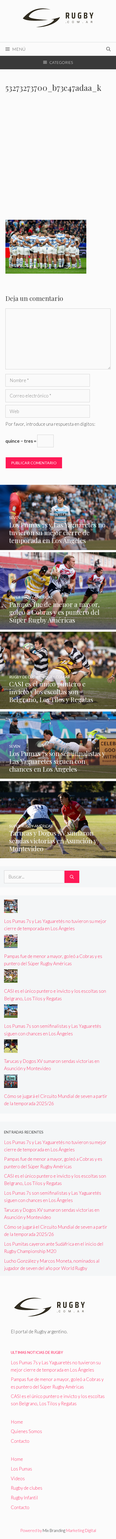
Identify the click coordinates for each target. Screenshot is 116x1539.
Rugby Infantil (24, 1497)
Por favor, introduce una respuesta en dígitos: (50, 424)
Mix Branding (54, 1530)
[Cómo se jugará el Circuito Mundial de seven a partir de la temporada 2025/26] (11, 1084)
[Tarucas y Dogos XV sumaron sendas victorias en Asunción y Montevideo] (58, 854)
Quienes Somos (26, 1431)
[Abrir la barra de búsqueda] (108, 49)
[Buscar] (72, 876)
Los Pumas (21, 1469)
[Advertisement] (58, 160)
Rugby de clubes (26, 1488)
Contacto (20, 1441)
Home (17, 1422)
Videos (18, 1478)
